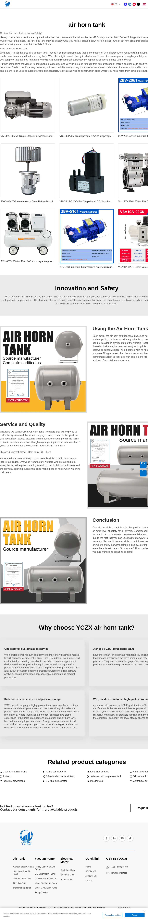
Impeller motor (97, 781)
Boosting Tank (20, 883)
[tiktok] (138, 4)
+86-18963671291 (119, 867)
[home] (26, 844)
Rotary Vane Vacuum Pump (45, 867)
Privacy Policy (124, 907)
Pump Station (41, 892)
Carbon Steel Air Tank (23, 866)
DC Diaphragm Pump (45, 874)
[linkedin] (129, 4)
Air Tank (19, 858)
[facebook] (125, 4)
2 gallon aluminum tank (15, 771)
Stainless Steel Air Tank (21, 872)
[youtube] (134, 4)
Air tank (7, 776)
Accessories (66, 879)
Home (88, 866)
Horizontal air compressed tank (105, 776)
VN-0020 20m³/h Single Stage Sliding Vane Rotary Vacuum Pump (36, 136)
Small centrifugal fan (56, 771)
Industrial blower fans (14, 781)
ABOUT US (91, 876)
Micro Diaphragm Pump (46, 883)
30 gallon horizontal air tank (60, 776)
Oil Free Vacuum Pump (46, 878)
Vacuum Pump (45, 858)
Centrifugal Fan (67, 870)
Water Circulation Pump (46, 887)
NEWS (88, 880)
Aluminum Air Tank (22, 878)
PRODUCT (90, 871)
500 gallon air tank (99, 771)
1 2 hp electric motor (56, 781)
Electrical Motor (66, 860)
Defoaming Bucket (22, 887)
